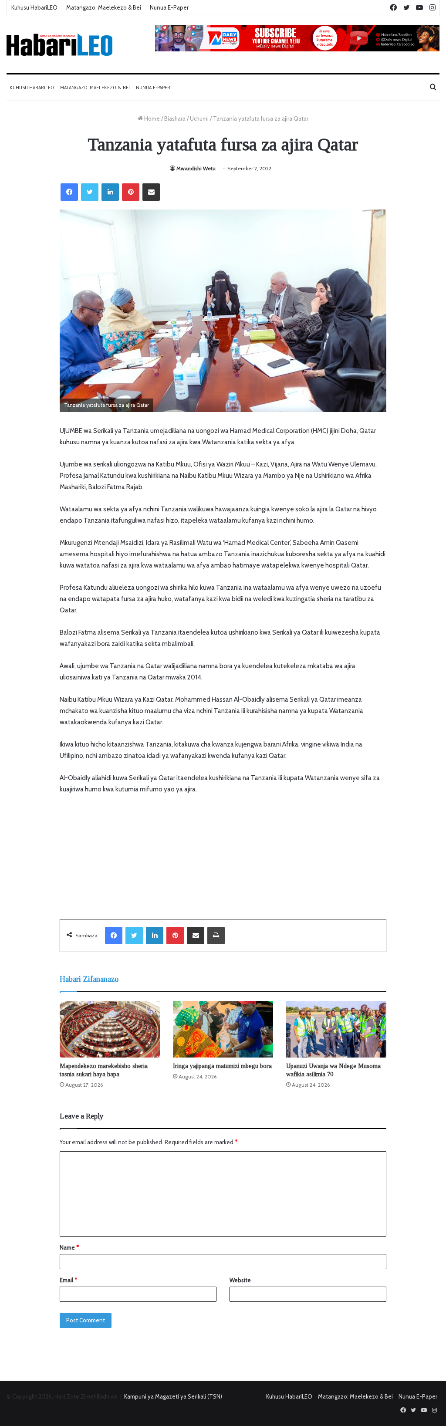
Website (240, 1280)
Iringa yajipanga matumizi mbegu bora (222, 1066)
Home (151, 118)
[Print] (216, 935)
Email (68, 1280)
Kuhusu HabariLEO (34, 7)
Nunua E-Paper (169, 7)
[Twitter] (89, 192)
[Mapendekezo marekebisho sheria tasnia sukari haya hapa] (110, 1029)
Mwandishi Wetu (196, 168)
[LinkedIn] (110, 192)
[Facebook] (69, 192)
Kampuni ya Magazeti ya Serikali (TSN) (173, 1396)
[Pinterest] (130, 192)
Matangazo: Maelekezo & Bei (103, 7)
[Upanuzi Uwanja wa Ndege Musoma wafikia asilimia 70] (336, 1029)
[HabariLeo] (59, 45)
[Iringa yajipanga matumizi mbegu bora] (223, 1029)
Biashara (175, 118)
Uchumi (199, 118)
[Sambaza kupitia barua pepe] (151, 192)
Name (69, 1247)
